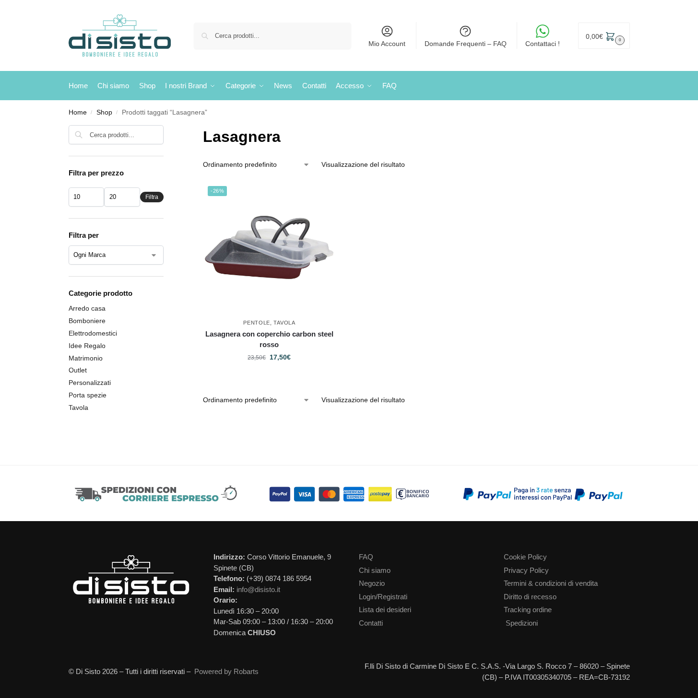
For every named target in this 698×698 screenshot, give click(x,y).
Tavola (284, 323)
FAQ (366, 557)
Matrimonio (86, 358)
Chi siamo (374, 570)
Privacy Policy (526, 570)
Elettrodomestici (93, 333)
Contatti (371, 623)
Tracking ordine (528, 609)
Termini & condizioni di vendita (551, 583)
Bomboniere (87, 321)
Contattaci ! (542, 43)
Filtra (151, 197)
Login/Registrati (383, 597)
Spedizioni (522, 623)
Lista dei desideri (385, 609)
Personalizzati (90, 382)
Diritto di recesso (530, 597)
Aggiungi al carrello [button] (269, 378)
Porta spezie (87, 395)
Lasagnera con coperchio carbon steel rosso (269, 339)
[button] (604, 36)
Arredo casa (87, 308)
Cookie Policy (525, 557)
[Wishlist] (330, 195)
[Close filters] (166, 131)
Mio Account (386, 43)
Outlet (78, 370)
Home (78, 112)
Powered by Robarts (226, 671)
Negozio (372, 583)
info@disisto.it (258, 589)
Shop (104, 112)
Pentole (256, 323)
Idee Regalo (87, 345)
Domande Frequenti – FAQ (466, 43)
